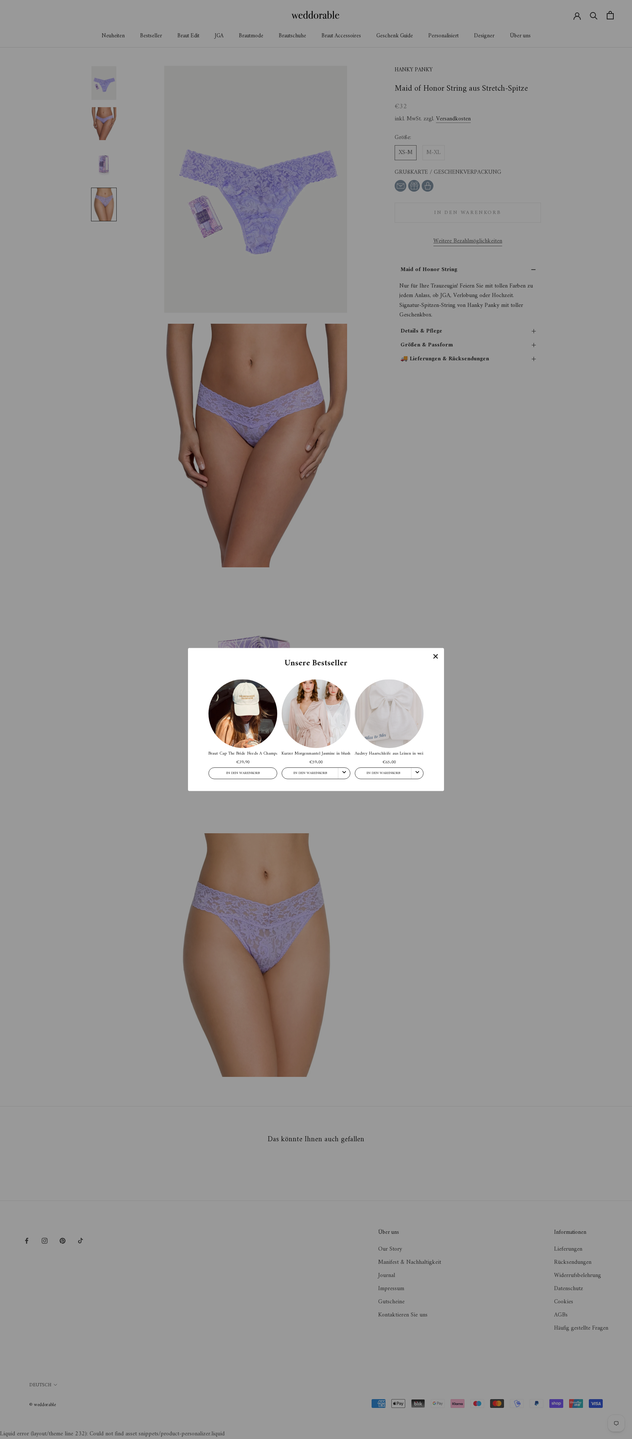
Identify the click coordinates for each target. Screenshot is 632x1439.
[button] (435, 656)
